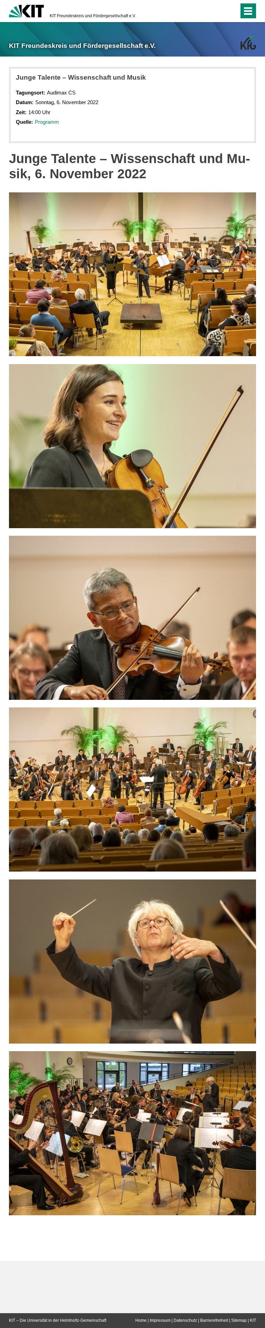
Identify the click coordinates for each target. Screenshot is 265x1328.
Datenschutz (185, 1320)
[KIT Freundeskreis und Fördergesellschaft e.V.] (248, 43)
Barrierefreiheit (214, 1320)
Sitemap (239, 1320)
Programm (47, 122)
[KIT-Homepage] (26, 10)
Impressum (160, 1320)
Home (141, 1320)
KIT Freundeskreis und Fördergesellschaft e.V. (93, 15)
